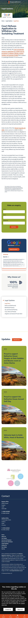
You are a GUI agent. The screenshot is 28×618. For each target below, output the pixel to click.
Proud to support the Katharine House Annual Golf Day (14, 399)
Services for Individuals (7, 541)
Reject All (20, 609)
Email (4, 215)
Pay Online (4, 547)
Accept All (8, 609)
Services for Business (6, 540)
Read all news (17, 339)
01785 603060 (6, 528)
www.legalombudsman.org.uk (16, 570)
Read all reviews (13, 249)
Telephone (5, 220)
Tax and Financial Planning (11, 309)
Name (4, 209)
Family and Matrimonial (10, 305)
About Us (4, 536)
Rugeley (3, 501)
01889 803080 (6, 511)
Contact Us (4, 545)
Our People (4, 538)
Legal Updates (9, 21)
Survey (3, 549)
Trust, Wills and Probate (10, 311)
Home (3, 21)
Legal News (16, 21)
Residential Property (9, 307)
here (7, 558)
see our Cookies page (12, 602)
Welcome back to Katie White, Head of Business (14, 436)
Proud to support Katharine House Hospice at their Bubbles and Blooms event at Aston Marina (14, 358)
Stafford (3, 518)
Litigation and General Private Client (13, 313)
